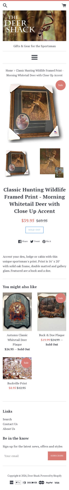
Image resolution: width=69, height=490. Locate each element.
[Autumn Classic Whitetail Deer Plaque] (17, 311)
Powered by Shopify (50, 475)
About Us (9, 429)
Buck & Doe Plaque (51, 335)
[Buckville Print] (17, 368)
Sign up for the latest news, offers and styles (32, 446)
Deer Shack (34, 475)
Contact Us (10, 424)
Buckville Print (17, 383)
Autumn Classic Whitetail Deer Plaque (17, 339)
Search (7, 419)
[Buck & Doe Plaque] (51, 311)
